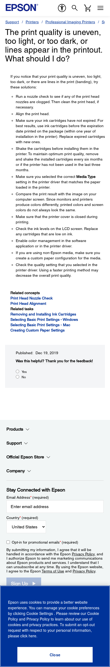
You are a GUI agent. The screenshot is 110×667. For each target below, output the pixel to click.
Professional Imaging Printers (70, 22)
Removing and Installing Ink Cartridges (43, 314)
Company (15, 470)
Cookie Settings (40, 613)
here (32, 635)
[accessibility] (62, 8)
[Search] (74, 8)
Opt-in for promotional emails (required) (45, 542)
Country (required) (22, 518)
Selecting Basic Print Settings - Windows (44, 319)
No (24, 377)
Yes (24, 372)
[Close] (55, 654)
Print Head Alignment (28, 303)
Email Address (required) (27, 497)
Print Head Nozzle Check (31, 298)
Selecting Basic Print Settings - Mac (40, 325)
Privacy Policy (83, 554)
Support (12, 22)
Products (14, 429)
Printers (32, 22)
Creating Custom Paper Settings (37, 330)
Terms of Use (53, 571)
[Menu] (100, 8)
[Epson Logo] (21, 7)
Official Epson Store (25, 456)
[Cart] (87, 8)
